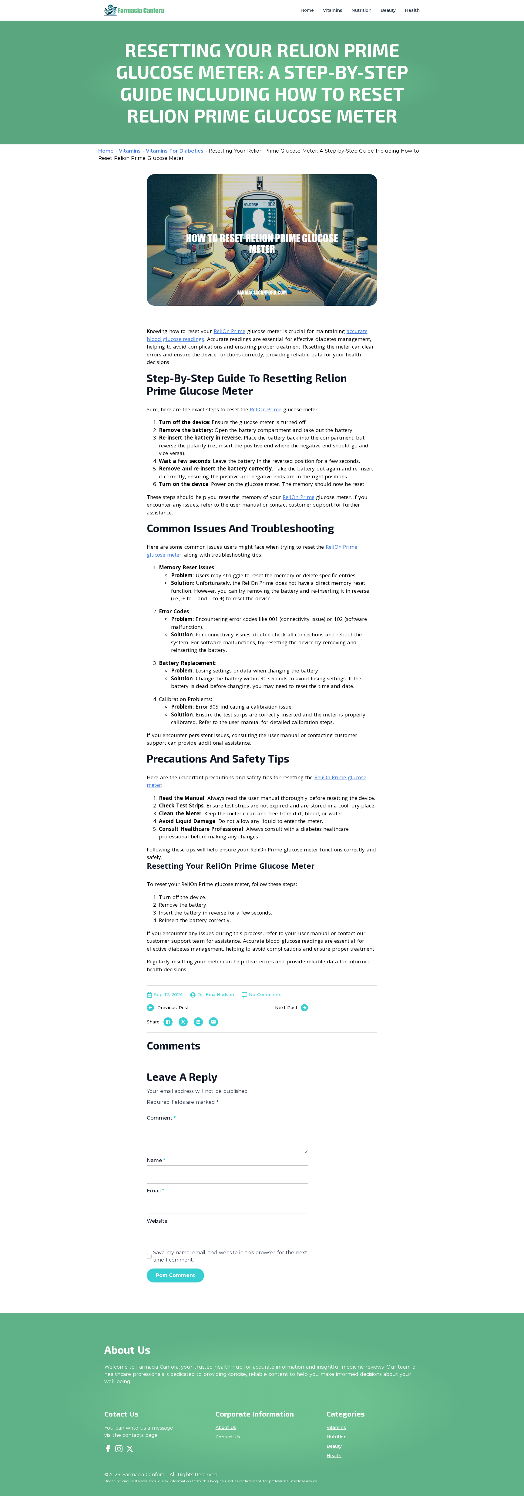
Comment (161, 1118)
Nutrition (361, 10)
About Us (226, 1427)
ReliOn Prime (230, 331)
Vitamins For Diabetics (174, 151)
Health (412, 10)
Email (155, 1190)
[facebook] (108, 1448)
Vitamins (332, 10)
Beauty (388, 10)
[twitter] (129, 1448)
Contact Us (228, 1437)
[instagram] (119, 1448)
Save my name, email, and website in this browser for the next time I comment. (230, 1256)
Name (156, 1160)
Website (157, 1221)
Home (307, 10)
